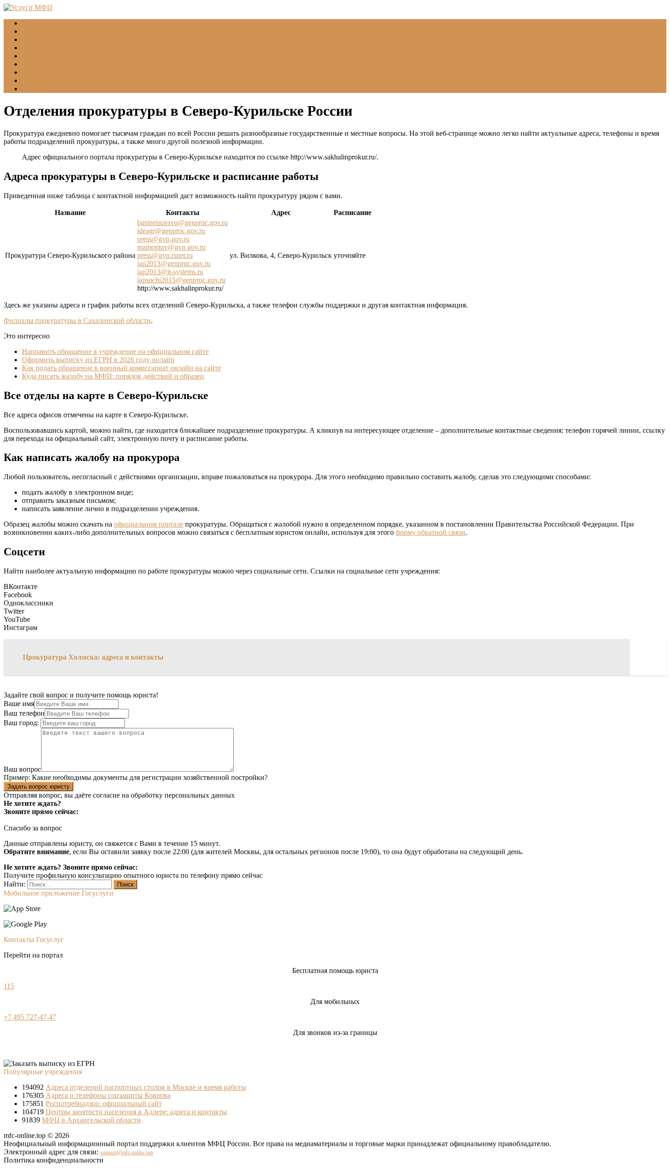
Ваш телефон (24, 713)
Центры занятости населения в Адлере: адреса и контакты (136, 1112)
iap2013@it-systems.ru (170, 272)
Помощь (35, 88)
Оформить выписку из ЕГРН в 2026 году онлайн (98, 360)
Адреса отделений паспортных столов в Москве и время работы (146, 1087)
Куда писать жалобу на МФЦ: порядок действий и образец (113, 376)
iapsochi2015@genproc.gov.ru (181, 280)
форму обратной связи (430, 532)
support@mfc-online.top (126, 1152)
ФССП (32, 56)
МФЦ (31, 31)
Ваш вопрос (22, 769)
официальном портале (148, 524)
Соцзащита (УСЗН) (52, 39)
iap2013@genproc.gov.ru (174, 263)
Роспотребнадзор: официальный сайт (104, 1103)
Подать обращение (51, 72)
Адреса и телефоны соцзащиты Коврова (108, 1095)
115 (9, 986)
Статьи (33, 80)
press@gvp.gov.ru (163, 239)
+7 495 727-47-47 (30, 1017)
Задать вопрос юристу (38, 786)
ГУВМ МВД (41, 47)
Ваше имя (19, 703)
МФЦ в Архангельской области (91, 1120)
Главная (34, 23)
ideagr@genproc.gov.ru (171, 231)
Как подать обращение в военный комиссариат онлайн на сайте (121, 368)
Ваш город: (22, 723)
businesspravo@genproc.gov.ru (182, 222)
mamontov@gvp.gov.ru (171, 247)
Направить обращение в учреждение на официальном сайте (115, 351)
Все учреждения (47, 64)
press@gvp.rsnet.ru (165, 255)
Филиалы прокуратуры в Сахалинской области (77, 320)
